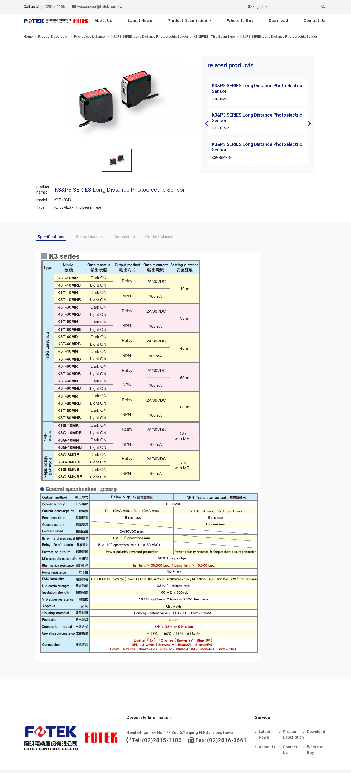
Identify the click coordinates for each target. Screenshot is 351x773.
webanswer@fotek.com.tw (99, 6)
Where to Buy (240, 20)
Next (309, 123)
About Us (103, 20)
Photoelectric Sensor (90, 36)
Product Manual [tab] (159, 236)
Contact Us (314, 20)
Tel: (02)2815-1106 (156, 740)
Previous (207, 123)
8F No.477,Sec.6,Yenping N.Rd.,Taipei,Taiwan (193, 732)
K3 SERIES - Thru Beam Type (214, 36)
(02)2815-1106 (52, 6)
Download (278, 20)
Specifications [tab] (51, 236)
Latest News (140, 20)
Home (28, 36)
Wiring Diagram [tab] (89, 236)
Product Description (188, 20)
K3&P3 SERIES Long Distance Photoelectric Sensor (149, 36)
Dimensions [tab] (124, 236)
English (258, 6)
